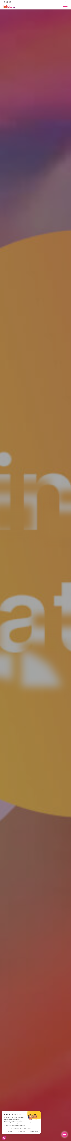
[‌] (4, 2)
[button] (4, 1138)
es (65, 2)
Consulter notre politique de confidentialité (14, 1125)
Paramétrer (21, 1131)
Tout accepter (34, 1131)
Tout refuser (8, 1131)
